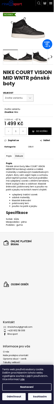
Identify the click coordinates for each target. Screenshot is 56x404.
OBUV (31, 146)
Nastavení (27, 387)
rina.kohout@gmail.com (19, 326)
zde (22, 379)
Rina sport (12, 333)
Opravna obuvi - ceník (14, 358)
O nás (6, 351)
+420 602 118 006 (16, 330)
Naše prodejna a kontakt (15, 355)
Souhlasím (40, 396)
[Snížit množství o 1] (8, 131)
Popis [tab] (9, 155)
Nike (16, 112)
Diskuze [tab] (19, 155)
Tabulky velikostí (11, 362)
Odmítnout (14, 396)
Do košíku (41, 131)
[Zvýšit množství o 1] (23, 131)
